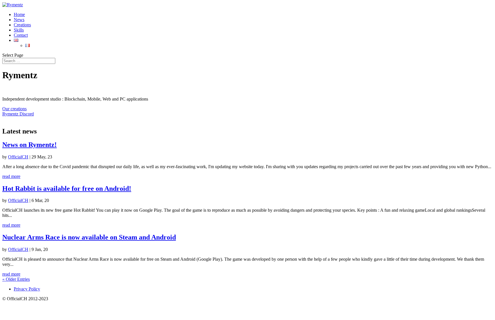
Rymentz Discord (18, 113)
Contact (21, 35)
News (19, 19)
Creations (22, 24)
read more (11, 176)
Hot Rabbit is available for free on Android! (66, 188)
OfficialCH (18, 156)
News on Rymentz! (29, 144)
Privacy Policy (27, 288)
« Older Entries (16, 279)
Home (19, 14)
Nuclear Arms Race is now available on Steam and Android (89, 237)
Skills (19, 30)
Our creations (14, 108)
